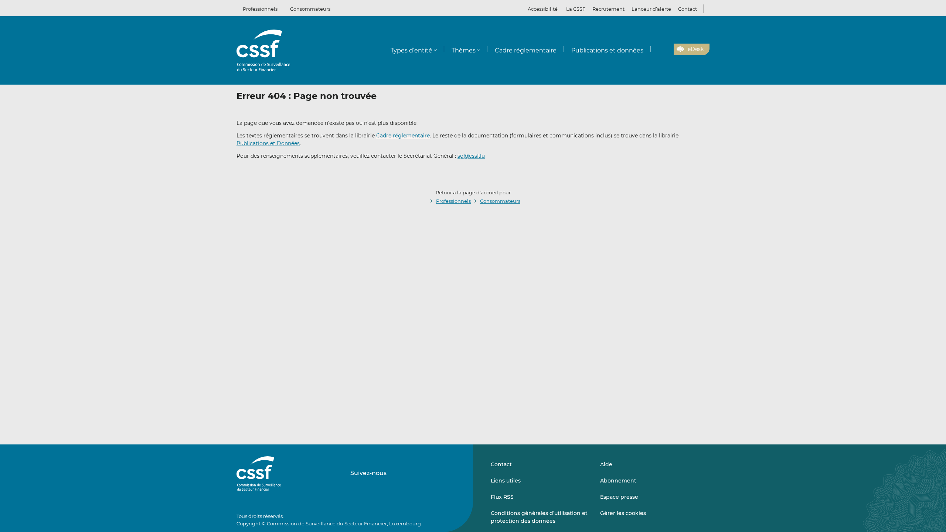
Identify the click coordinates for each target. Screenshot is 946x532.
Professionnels (260, 9)
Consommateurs (310, 9)
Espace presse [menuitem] (619, 497)
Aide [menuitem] (606, 464)
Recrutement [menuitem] (608, 9)
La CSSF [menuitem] (575, 9)
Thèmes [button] (464, 50)
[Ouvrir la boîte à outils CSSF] (665, 49)
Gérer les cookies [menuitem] (623, 513)
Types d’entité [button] (411, 50)
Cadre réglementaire (403, 135)
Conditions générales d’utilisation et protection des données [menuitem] (539, 517)
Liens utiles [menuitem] (506, 480)
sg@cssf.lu (471, 156)
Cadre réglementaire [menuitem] (526, 50)
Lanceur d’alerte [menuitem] (651, 9)
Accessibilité (543, 9)
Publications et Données (268, 143)
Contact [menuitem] (687, 9)
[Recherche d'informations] (657, 49)
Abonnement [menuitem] (618, 480)
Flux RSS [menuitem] (502, 497)
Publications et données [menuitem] (607, 50)
